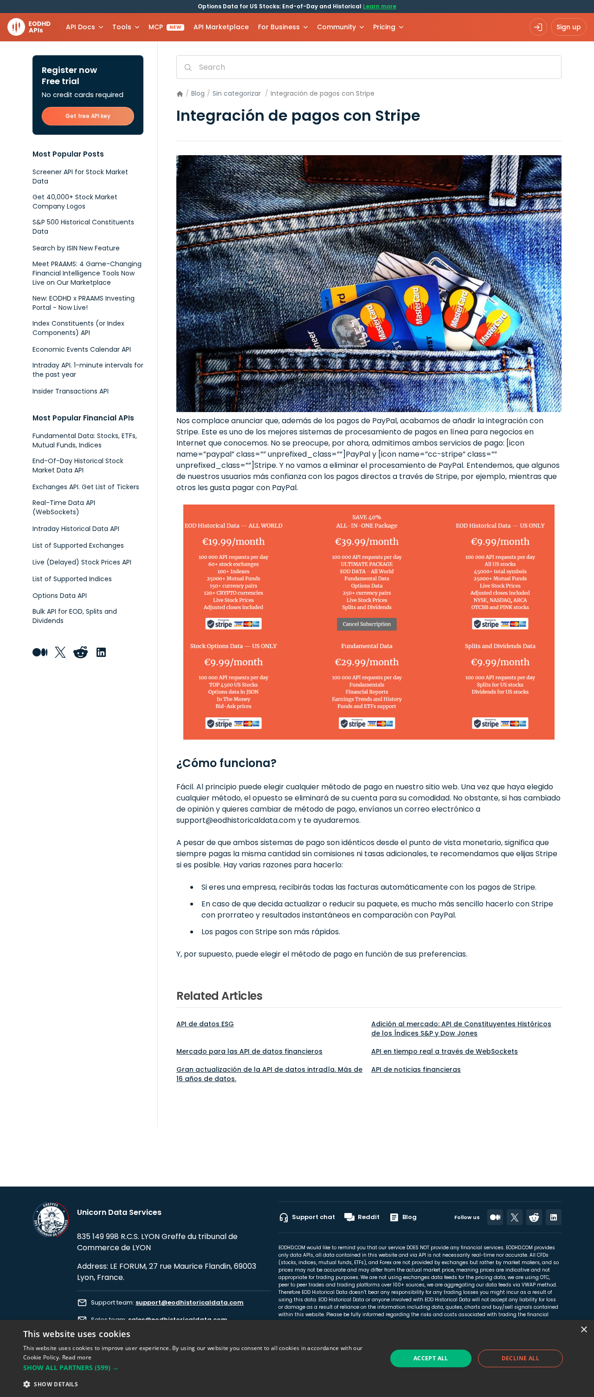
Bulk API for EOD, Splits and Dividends (74, 616)
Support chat (313, 1217)
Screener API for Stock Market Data (80, 176)
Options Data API (59, 595)
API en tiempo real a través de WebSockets (444, 1051)
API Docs (80, 27)
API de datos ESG (205, 1024)
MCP (164, 27)
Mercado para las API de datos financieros (249, 1051)
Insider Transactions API (70, 391)
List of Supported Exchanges (78, 545)
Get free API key (87, 116)
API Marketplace (221, 27)
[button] (199, 1367)
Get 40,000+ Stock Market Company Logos (74, 201)
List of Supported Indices (72, 579)
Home (179, 94)
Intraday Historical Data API (75, 528)
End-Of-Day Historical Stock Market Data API (77, 465)
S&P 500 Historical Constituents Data (83, 226)
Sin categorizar (237, 93)
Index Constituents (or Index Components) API (78, 328)
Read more (77, 1357)
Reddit (369, 1217)
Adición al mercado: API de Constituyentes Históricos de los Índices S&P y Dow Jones (461, 1028)
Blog (198, 93)
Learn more (379, 6)
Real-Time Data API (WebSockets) (63, 507)
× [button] (583, 1329)
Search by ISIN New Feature (76, 248)
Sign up (568, 27)
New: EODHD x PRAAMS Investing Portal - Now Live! (83, 303)
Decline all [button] (520, 1358)
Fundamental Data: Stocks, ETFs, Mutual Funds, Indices (84, 440)
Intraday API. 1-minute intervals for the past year (87, 370)
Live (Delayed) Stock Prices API (81, 562)
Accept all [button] (430, 1358)
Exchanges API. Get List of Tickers (85, 487)
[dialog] (297, 1358)
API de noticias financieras (416, 1069)
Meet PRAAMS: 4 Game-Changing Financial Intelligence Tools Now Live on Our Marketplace (87, 273)
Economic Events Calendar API (81, 349)
